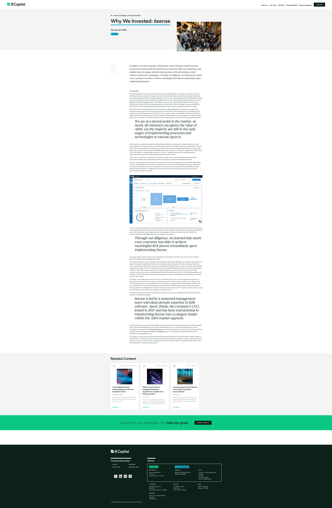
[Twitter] (115, 476)
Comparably (160, 331)
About (264, 5)
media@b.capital (134, 467)
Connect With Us (203, 423)
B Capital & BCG (292, 5)
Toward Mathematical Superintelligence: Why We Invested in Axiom (122, 389)
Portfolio (281, 5)
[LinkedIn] (120, 476)
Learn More (116, 407)
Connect (319, 4)
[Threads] (130, 476)
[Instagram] (125, 476)
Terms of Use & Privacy (136, 502)
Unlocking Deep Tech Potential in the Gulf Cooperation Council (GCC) (185, 389)
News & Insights (304, 5)
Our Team (273, 5)
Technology (114, 34)
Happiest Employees (156, 329)
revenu (149, 259)
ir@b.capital (116, 467)
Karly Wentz (135, 91)
